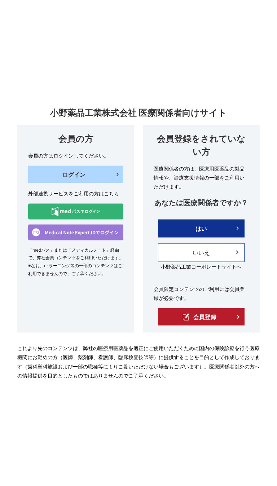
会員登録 (204, 317)
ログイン (73, 174)
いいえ (201, 252)
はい (201, 228)
